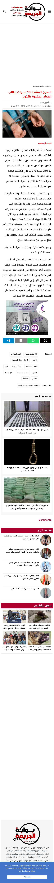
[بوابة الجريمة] (27, 834)
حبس (35, 372)
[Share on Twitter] (45, 340)
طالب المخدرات (22, 372)
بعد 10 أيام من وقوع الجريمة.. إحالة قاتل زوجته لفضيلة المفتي (27, 469)
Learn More (30, 871)
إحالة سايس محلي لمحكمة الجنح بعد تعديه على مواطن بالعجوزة (21, 537)
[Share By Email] (21, 340)
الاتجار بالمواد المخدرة (20, 360)
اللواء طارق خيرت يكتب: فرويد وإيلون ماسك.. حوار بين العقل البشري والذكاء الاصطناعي (23, 552)
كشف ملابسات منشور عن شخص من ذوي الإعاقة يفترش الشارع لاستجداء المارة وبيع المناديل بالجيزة (39, 630)
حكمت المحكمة (38, 86)
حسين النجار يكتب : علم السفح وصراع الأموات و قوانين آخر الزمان (24, 564)
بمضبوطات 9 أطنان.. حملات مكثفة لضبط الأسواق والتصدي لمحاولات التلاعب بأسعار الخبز (27, 507)
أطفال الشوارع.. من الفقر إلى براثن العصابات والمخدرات (14, 648)
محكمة (25, 378)
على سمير (9, 372)
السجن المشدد (31, 366)
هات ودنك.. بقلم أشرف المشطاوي (25, 588)
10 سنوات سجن (31, 354)
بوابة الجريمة (16, 366)
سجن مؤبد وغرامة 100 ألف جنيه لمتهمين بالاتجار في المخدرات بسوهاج (27, 431)
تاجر (6, 366)
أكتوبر (35, 360)
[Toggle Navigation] (50, 11)
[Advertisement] (27, 53)
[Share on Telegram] (8, 340)
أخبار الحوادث (16, 354)
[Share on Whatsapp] (33, 340)
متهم (34, 378)
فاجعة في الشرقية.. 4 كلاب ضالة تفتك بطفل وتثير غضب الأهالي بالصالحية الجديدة (39, 649)
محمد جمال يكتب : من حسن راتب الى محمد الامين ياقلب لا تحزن (21, 577)
